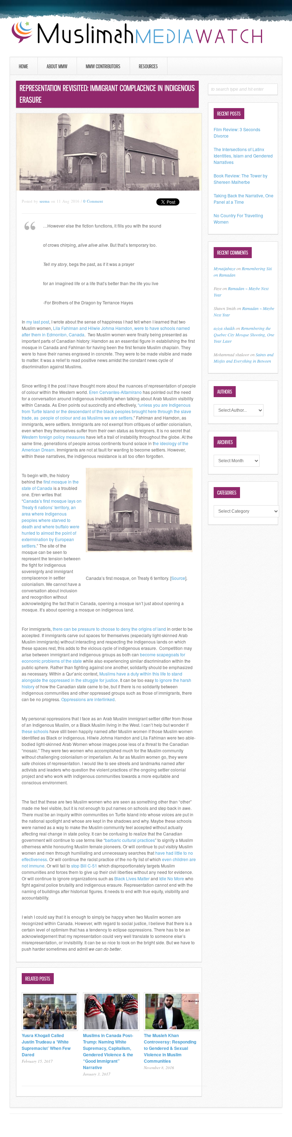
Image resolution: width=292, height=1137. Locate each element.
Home (23, 66)
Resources (148, 66)
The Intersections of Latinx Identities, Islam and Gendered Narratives (243, 155)
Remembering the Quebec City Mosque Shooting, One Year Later (244, 334)
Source (178, 578)
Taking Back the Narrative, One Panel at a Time (243, 198)
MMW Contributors (103, 66)
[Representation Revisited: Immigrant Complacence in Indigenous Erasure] (109, 189)
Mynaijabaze (224, 268)
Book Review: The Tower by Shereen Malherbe (240, 178)
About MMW (57, 66)
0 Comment (93, 201)
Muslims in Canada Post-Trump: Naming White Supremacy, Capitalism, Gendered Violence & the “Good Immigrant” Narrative (108, 1051)
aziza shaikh (224, 328)
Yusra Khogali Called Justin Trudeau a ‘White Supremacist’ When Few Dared (46, 1045)
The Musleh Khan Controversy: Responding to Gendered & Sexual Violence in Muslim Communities (170, 1048)
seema (44, 201)
